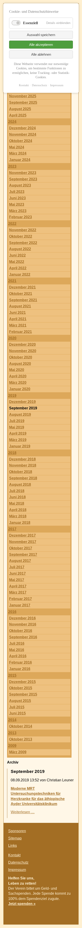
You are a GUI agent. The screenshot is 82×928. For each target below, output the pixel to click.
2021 (12, 281)
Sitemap (15, 838)
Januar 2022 (19, 274)
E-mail (69, 913)
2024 (12, 122)
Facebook (51, 913)
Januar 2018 (19, 523)
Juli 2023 (16, 192)
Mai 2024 (16, 147)
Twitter (60, 913)
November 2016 (22, 624)
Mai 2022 (16, 262)
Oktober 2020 (20, 357)
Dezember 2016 (22, 618)
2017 (12, 529)
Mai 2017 (16, 580)
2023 (12, 166)
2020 (12, 338)
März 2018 (17, 516)
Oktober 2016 (20, 631)
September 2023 (23, 179)
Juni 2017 (17, 573)
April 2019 (17, 433)
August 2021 (20, 306)
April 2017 (17, 586)
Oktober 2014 (20, 726)
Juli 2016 (16, 643)
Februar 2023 (20, 217)
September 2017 (23, 554)
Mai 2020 (16, 370)
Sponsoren (17, 831)
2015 (12, 675)
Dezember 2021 (22, 287)
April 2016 (17, 656)
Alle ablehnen (41, 54)
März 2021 (17, 325)
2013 (12, 733)
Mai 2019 (16, 427)
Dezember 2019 (22, 402)
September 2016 (23, 637)
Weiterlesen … (23, 812)
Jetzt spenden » (22, 904)
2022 (12, 224)
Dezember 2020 (22, 344)
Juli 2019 (16, 421)
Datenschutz (18, 862)
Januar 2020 (19, 389)
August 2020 (20, 364)
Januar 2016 (19, 669)
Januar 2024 (19, 160)
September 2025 (23, 102)
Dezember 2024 (22, 128)
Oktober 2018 (20, 472)
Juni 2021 (17, 313)
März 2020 (17, 383)
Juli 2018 (16, 491)
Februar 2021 (20, 332)
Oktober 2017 (20, 548)
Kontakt (14, 855)
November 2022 (22, 230)
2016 (12, 612)
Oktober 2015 (20, 688)
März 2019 (17, 440)
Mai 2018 (16, 503)
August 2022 (20, 249)
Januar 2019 (19, 446)
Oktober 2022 (20, 236)
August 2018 (20, 484)
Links (12, 845)
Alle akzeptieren (41, 45)
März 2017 (17, 592)
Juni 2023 (17, 198)
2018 (12, 453)
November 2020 (22, 351)
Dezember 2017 (22, 535)
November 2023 (22, 173)
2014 (12, 720)
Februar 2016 (20, 662)
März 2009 (17, 752)
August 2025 (20, 109)
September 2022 (23, 243)
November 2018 (22, 465)
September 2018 (23, 478)
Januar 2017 (19, 605)
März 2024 (17, 153)
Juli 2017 (16, 567)
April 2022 (17, 268)
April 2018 (17, 510)
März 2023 (17, 211)
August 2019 (20, 414)
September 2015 (23, 694)
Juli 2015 (16, 707)
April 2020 (17, 376)
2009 (12, 746)
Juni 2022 (17, 255)
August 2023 (20, 185)
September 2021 (23, 300)
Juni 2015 (17, 713)
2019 (12, 396)
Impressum (17, 870)
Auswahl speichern (41, 35)
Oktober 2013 (20, 739)
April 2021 (17, 319)
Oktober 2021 (20, 294)
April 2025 (17, 115)
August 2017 (20, 561)
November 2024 (22, 134)
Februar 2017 (20, 599)
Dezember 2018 (22, 459)
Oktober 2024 (20, 141)
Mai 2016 (16, 650)
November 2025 (22, 96)
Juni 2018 (17, 497)
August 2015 (20, 701)
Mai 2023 (16, 204)
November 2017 (22, 542)
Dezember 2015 (22, 682)
